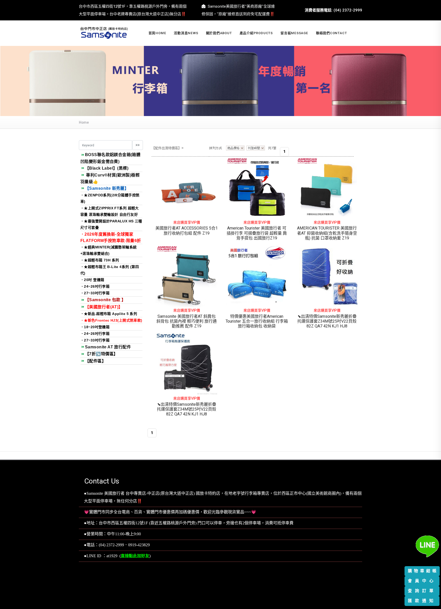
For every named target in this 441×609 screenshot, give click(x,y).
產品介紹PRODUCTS (256, 33)
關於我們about (219, 33)
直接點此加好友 (135, 556)
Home (84, 122)
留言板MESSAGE (294, 33)
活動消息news (186, 33)
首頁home (157, 33)
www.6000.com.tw (233, 589)
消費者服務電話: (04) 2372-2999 (333, 10)
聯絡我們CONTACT (331, 33)
